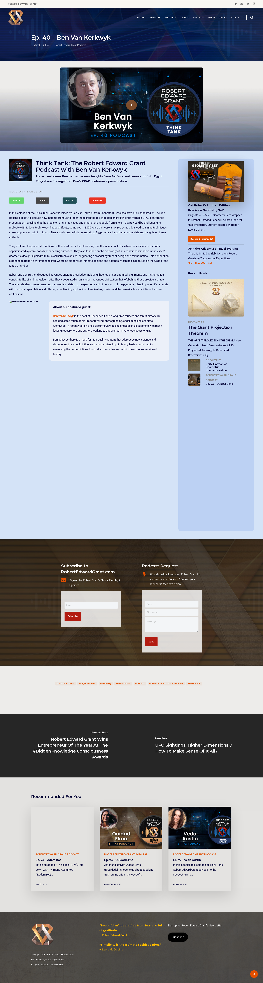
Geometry (105, 683)
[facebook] (235, 4)
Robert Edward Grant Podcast (70, 45)
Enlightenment (87, 683)
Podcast (140, 683)
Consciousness (65, 683)
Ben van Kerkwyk (63, 316)
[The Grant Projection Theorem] (216, 318)
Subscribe (73, 616)
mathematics (123, 683)
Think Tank (194, 683)
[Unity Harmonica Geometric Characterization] (216, 365)
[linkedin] (248, 4)
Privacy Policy (56, 964)
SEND (151, 641)
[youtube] (241, 4)
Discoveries (196, 322)
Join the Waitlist (200, 263)
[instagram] (254, 4)
